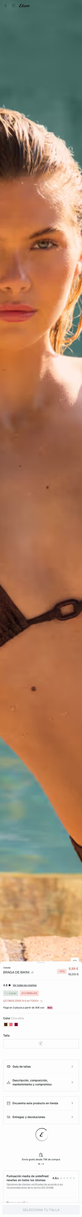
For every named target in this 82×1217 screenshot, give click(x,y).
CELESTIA (7, 967)
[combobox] (41, 1043)
